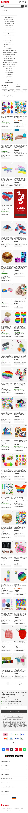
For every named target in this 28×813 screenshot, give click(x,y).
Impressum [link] (3, 808)
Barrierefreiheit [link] (22, 810)
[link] (20, 2)
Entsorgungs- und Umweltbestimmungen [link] (9, 810)
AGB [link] (22, 808)
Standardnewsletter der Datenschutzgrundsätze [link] (15, 717)
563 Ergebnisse (4, 87)
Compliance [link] (9, 808)
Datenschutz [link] (16, 808)
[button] (4, 90)
